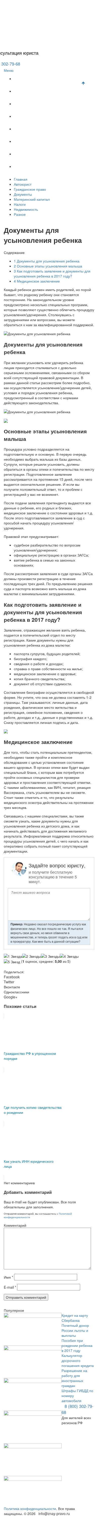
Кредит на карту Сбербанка (75, 1318)
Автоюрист (27, 91)
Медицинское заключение (37, 281)
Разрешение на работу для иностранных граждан (74, 1378)
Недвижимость (30, 154)
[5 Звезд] (12, 961)
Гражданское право (33, 104)
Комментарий (15, 1225)
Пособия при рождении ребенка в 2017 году (77, 1345)
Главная (25, 79)
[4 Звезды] (69, 956)
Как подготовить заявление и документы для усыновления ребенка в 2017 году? (52, 273)
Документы (27, 116)
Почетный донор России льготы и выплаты (75, 1330)
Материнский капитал (36, 129)
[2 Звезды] (31, 956)
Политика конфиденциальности (30, 1508)
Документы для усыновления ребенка (46, 260)
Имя (8, 1277)
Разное (24, 167)
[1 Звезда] (13, 956)
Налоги (24, 142)
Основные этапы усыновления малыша (48, 265)
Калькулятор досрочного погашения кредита (78, 1360)
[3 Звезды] (50, 956)
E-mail (10, 1287)
